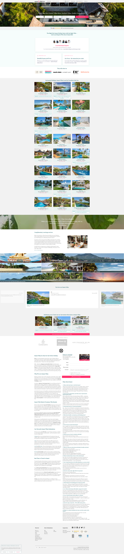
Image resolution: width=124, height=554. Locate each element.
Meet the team (37, 537)
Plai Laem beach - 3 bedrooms (62, 145)
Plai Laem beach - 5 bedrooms (62, 128)
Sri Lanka (45, 532)
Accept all (18, 552)
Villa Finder (65, 530)
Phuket (45, 531)
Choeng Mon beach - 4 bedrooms (62, 93)
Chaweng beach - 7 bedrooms (62, 208)
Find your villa (82, 16)
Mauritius (46, 533)
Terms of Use (78, 372)
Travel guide (65, 532)
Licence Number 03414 (85, 548)
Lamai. (35, 440)
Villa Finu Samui (104, 305)
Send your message (77, 376)
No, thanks (11, 552)
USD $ (36, 547)
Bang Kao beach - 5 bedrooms (43, 93)
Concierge (37, 535)
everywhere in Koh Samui (72, 19)
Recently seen (73, 1)
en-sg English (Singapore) (43, 547)
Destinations (49, 1)
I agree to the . (75, 372)
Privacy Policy (80, 549)
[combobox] (57, 1)
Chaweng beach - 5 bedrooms (81, 191)
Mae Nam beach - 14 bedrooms (81, 145)
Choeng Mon (64, 19)
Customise (4, 552)
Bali (45, 530)
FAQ (36, 532)
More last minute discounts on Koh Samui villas (62, 334)
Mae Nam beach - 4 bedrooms (81, 93)
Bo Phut (60, 19)
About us (36, 530)
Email (67, 364)
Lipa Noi (35, 446)
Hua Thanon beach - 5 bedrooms (62, 111)
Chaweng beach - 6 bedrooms (43, 111)
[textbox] (57, 1)
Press (36, 533)
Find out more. (62, 225)
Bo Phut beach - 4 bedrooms (62, 177)
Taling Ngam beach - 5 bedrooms (43, 191)
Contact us (85, 1)
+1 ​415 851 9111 (80, 1)
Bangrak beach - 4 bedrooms (80, 111)
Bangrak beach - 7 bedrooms (80, 160)
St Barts (55, 531)
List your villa (37, 534)
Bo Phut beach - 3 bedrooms (80, 327)
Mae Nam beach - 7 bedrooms (43, 160)
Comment (66, 369)
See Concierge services (38, 250)
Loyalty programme (38, 538)
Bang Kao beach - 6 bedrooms (62, 160)
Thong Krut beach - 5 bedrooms (43, 128)
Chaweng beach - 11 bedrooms (62, 327)
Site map (87, 549)
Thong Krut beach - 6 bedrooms (81, 208)
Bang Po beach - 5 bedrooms (62, 191)
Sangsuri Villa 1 (29, 305)
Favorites (67, 1)
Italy (54, 530)
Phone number (65, 367)
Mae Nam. (41, 446)
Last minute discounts (66, 531)
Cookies (84, 549)
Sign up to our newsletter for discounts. (78, 374)
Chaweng (57, 19)
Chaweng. (36, 436)
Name (67, 362)
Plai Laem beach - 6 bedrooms (43, 177)
